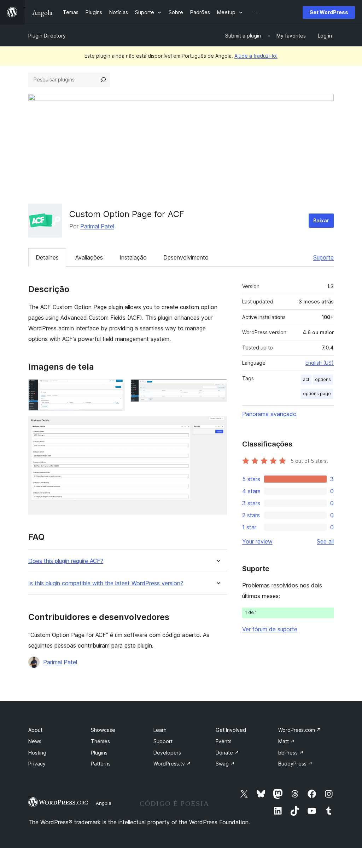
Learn (160, 730)
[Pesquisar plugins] (103, 80)
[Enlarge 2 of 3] (217, 388)
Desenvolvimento (186, 257)
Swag (225, 764)
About (35, 730)
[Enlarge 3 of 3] (217, 425)
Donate (227, 753)
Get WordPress (328, 12)
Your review (257, 541)
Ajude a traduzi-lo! (256, 56)
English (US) (319, 363)
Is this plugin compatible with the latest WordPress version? (105, 583)
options (323, 379)
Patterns (101, 764)
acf (306, 379)
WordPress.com (299, 730)
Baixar (321, 220)
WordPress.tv (172, 764)
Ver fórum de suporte (269, 629)
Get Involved (231, 730)
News (34, 741)
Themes (100, 741)
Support (163, 741)
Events (224, 741)
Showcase (103, 730)
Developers (167, 753)
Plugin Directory (47, 36)
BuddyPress (295, 764)
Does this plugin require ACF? (65, 561)
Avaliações (89, 257)
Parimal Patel (97, 226)
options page (317, 393)
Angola (103, 803)
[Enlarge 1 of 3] (115, 388)
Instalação (133, 257)
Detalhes (47, 257)
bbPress (291, 753)
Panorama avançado (269, 413)
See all (325, 541)
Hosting (37, 753)
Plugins (99, 753)
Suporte (323, 257)
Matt (286, 741)
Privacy (37, 764)
